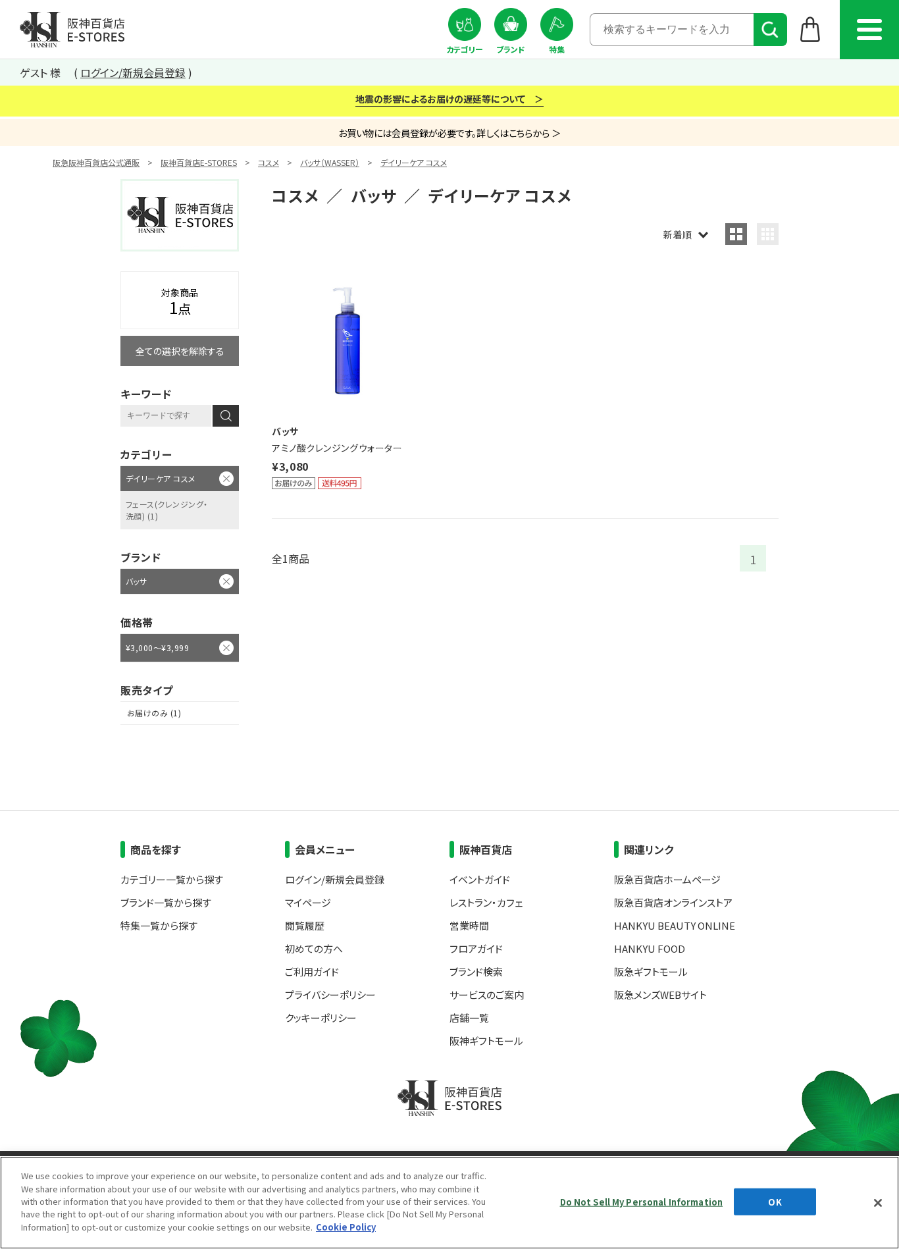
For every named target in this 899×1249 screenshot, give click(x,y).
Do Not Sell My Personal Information (641, 1201)
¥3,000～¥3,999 (157, 647)
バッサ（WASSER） (329, 162)
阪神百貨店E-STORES (199, 162)
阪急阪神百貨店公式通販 (96, 162)
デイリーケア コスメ (413, 162)
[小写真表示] (768, 234)
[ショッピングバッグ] (810, 28)
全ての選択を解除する (180, 351)
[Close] (877, 1202)
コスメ (268, 162)
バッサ (136, 581)
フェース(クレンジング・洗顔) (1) (167, 509)
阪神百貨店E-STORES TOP (72, 29)
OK (774, 1201)
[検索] (770, 29)
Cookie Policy (346, 1227)
